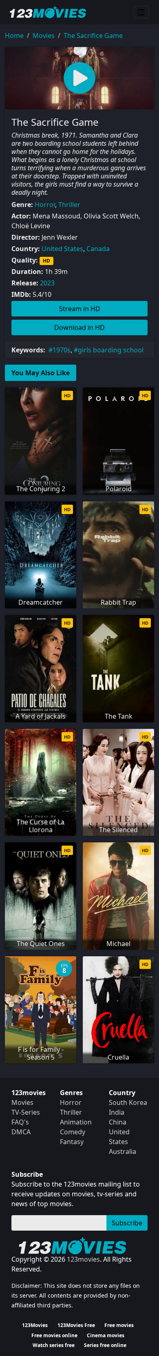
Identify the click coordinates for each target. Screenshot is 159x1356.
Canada (98, 248)
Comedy (72, 1131)
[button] (79, 78)
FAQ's (20, 1122)
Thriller (69, 204)
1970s (62, 349)
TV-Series (25, 1112)
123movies (83, 1259)
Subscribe (127, 1222)
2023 (47, 282)
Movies (44, 35)
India (116, 1112)
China (117, 1122)
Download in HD (79, 327)
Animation (76, 1122)
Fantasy (72, 1141)
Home (14, 35)
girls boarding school (111, 349)
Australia (122, 1151)
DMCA (21, 1131)
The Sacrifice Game (93, 35)
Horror (45, 204)
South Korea (128, 1102)
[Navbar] (141, 12)
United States (62, 248)
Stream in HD (79, 308)
